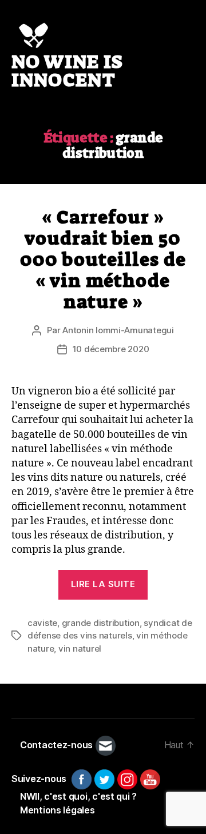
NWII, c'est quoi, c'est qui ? (78, 796)
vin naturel (79, 648)
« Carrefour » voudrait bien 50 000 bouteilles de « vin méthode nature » (103, 259)
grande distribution (101, 622)
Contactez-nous (56, 745)
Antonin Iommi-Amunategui (118, 330)
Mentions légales (57, 810)
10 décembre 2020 (111, 349)
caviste (42, 622)
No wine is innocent (67, 71)
